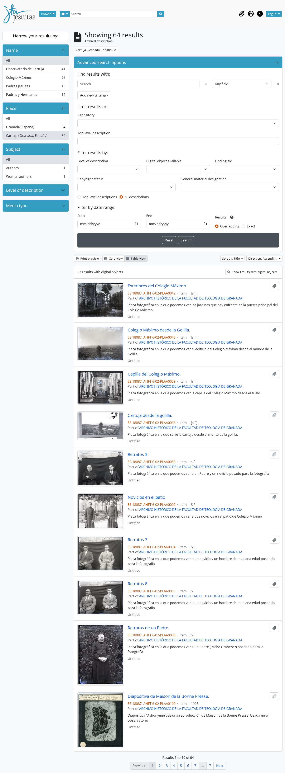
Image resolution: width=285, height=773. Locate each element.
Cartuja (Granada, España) (35, 136)
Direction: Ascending (263, 258)
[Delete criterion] (277, 83)
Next (219, 765)
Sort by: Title (231, 258)
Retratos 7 (137, 539)
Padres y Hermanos (35, 95)
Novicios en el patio (146, 497)
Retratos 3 (137, 454)
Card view (115, 258)
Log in (272, 14)
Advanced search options (101, 62)
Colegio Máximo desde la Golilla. (159, 330)
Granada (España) (35, 128)
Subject (13, 149)
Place (11, 108)
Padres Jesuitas (35, 87)
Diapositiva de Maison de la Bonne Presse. (168, 696)
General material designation (204, 179)
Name (12, 50)
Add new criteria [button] (93, 95)
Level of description (25, 190)
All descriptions (137, 197)
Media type (16, 205)
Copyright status (90, 179)
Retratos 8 (137, 583)
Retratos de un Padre (148, 627)
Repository (86, 115)
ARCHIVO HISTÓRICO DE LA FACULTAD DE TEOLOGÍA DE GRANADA (190, 298)
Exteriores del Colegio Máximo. (157, 285)
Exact (251, 226)
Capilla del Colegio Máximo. (154, 374)
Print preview (89, 258)
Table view (138, 258)
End (149, 215)
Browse (46, 14)
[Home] (21, 14)
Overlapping (229, 226)
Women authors (35, 177)
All (8, 60)
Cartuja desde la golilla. (150, 415)
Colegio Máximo (35, 78)
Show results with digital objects (254, 272)
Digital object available (164, 161)
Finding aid (223, 161)
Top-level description (93, 133)
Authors (35, 169)
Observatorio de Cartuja (35, 70)
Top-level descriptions (99, 197)
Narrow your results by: (35, 36)
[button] (241, 13)
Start (81, 215)
